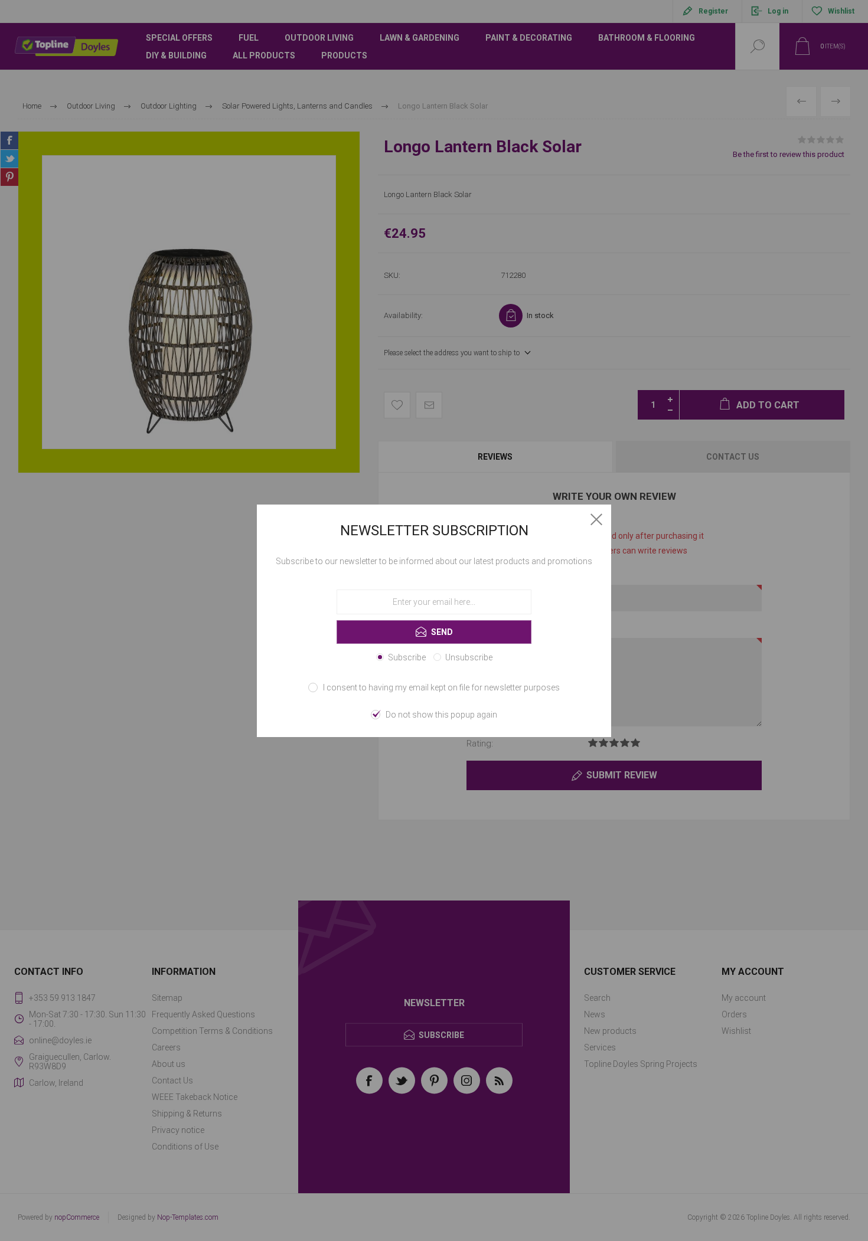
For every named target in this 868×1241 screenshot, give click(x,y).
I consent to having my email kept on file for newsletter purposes (441, 687)
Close (596, 519)
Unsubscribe (468, 657)
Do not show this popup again (441, 714)
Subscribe (407, 657)
